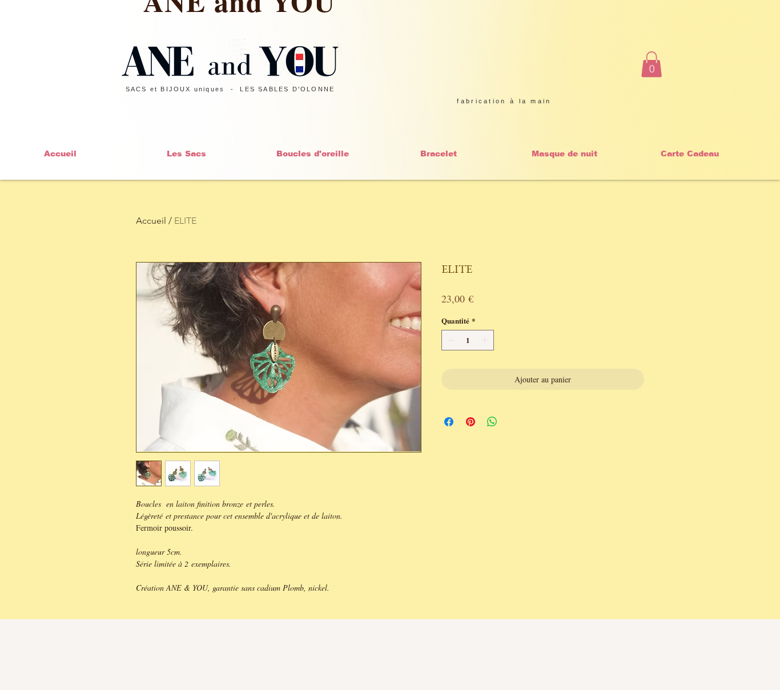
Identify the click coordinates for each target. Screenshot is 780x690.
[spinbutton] (468, 340)
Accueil (151, 220)
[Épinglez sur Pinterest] (470, 422)
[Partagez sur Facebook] (449, 422)
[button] (651, 64)
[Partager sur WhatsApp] (492, 422)
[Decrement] (450, 340)
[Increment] (486, 340)
